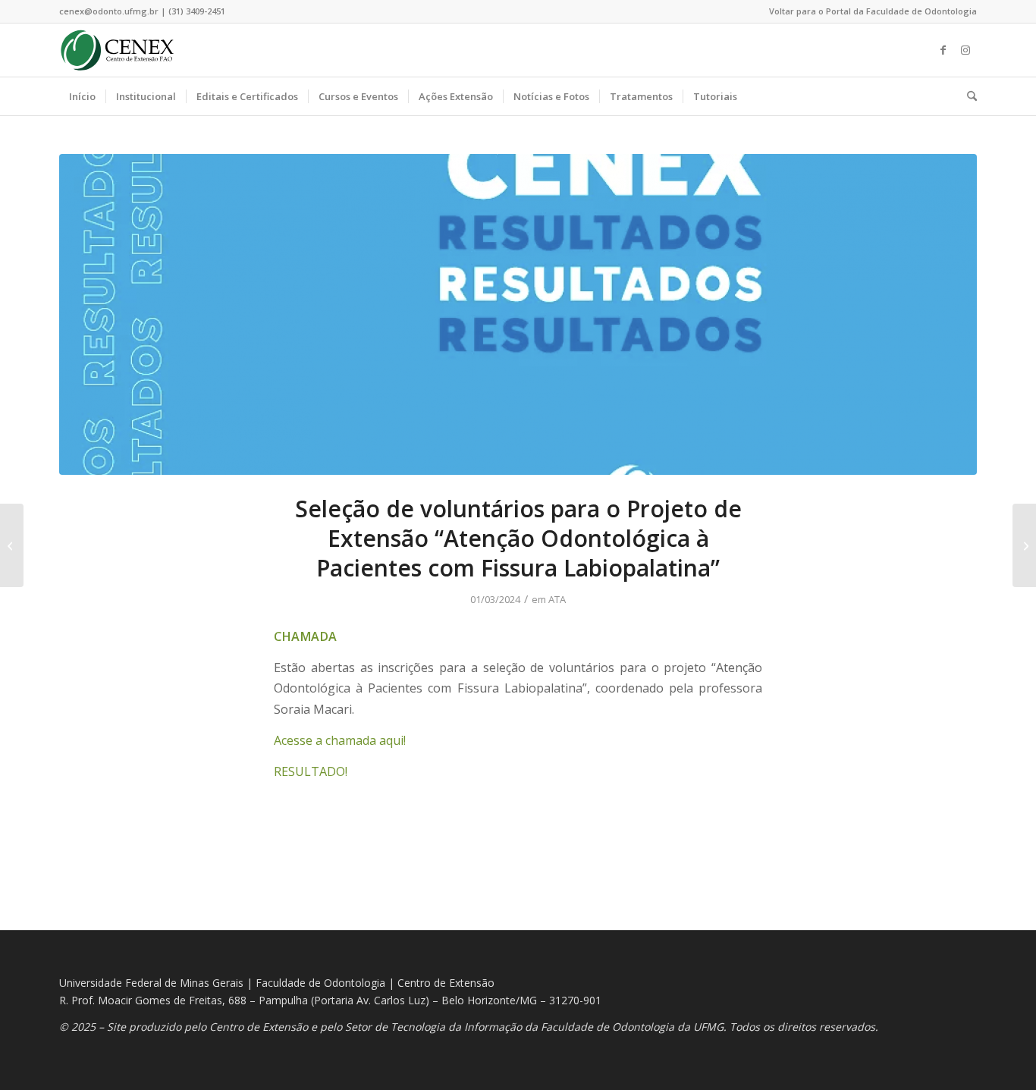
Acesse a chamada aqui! (340, 740)
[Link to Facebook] (942, 50)
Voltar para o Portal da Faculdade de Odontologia (873, 11)
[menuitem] (869, 11)
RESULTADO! (310, 771)
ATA (557, 599)
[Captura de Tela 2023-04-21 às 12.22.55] (518, 314)
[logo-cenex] (117, 50)
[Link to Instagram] (965, 50)
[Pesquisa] (967, 96)
